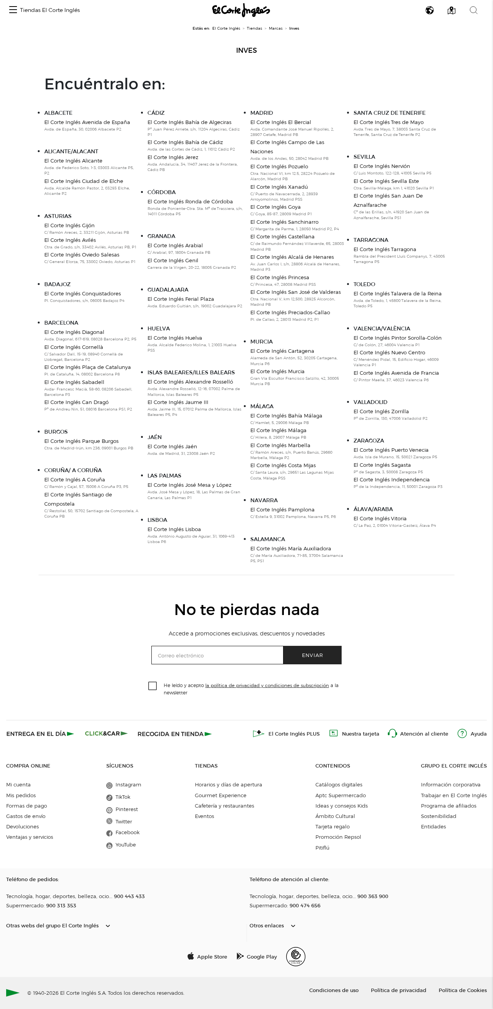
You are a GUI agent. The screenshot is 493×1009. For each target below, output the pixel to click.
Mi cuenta (18, 784)
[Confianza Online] (295, 956)
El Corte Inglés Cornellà (73, 347)
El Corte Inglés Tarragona (385, 249)
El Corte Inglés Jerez (173, 157)
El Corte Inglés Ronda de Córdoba (190, 201)
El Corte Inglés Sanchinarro (284, 222)
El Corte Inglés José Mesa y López (189, 485)
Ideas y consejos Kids (341, 806)
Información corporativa (451, 784)
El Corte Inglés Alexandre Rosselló (190, 382)
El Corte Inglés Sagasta (382, 465)
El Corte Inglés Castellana (282, 236)
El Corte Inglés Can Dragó (76, 402)
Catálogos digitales (338, 784)
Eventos (204, 816)
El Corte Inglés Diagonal (74, 332)
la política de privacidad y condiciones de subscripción (267, 685)
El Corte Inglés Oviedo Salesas (81, 254)
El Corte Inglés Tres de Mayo (389, 122)
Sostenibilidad (438, 816)
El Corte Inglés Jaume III (178, 402)
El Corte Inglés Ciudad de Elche (83, 181)
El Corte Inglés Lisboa (174, 529)
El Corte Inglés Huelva (175, 338)
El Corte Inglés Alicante (73, 161)
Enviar (312, 655)
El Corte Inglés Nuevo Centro (389, 352)
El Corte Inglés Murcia (277, 371)
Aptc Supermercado (340, 795)
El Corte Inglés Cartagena (282, 351)
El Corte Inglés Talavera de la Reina (398, 293)
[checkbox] (153, 686)
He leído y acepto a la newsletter (251, 689)
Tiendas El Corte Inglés (50, 10)
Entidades (433, 826)
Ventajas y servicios (29, 837)
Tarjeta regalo (332, 826)
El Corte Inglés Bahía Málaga (286, 415)
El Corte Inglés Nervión (382, 166)
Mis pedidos (21, 795)
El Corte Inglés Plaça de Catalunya (87, 367)
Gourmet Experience (220, 795)
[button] (13, 10)
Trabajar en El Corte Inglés (454, 795)
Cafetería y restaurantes (224, 806)
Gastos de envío (25, 816)
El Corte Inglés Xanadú (279, 187)
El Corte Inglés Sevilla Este (386, 181)
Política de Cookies (463, 990)
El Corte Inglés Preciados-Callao (290, 312)
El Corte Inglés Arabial (175, 245)
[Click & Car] (106, 733)
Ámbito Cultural (335, 816)
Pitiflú (322, 848)
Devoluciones (22, 826)
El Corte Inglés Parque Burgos (81, 441)
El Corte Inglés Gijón (69, 225)
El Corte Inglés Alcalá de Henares (292, 257)
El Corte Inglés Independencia (392, 479)
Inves (246, 50)
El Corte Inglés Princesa (279, 277)
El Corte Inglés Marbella (280, 445)
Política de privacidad (398, 990)
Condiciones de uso (334, 990)
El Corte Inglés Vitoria (380, 518)
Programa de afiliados (448, 806)
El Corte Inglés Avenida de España (87, 122)
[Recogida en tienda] (175, 733)
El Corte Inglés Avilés (70, 240)
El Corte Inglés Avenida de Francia (396, 373)
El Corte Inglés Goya (275, 207)
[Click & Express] (41, 733)
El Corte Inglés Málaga (278, 430)
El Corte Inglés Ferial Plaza (181, 299)
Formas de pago (26, 806)
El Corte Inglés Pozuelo (279, 166)
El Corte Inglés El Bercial (280, 122)
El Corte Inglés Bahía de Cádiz (185, 142)
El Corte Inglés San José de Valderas (295, 292)
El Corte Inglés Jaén (172, 446)
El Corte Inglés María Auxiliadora (290, 548)
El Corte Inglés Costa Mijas (283, 465)
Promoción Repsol (338, 837)
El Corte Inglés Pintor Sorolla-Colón (398, 338)
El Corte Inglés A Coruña (74, 479)
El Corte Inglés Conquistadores (82, 293)
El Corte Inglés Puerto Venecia (391, 450)
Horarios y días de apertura (228, 784)
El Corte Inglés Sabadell (74, 382)
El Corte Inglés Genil (173, 260)
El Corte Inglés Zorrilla (381, 411)
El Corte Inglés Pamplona (282, 509)
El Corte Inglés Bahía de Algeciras (189, 122)
